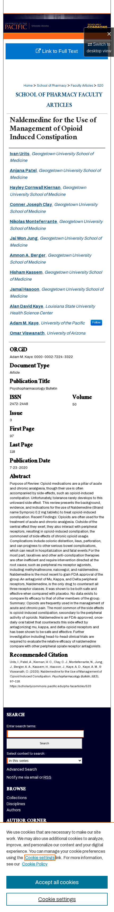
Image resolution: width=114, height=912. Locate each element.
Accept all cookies (57, 882)
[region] (57, 867)
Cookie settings (40, 857)
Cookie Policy (34, 864)
